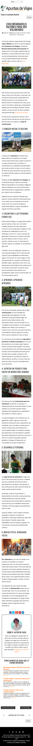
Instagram (17, 649)
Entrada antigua (25, 708)
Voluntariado (20, 34)
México (29, 33)
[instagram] (23, 732)
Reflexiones (13, 34)
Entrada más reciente (8, 708)
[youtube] (19, 732)
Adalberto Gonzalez (15, 735)
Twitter (16, 652)
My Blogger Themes (24, 740)
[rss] (16, 732)
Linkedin (25, 649)
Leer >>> (5, 675)
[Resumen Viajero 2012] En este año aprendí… (16, 668)
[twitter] (13, 732)
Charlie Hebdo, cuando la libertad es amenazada (16, 679)
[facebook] (9, 732)
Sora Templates (13, 740)
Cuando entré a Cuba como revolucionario (13, 691)
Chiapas (24, 33)
